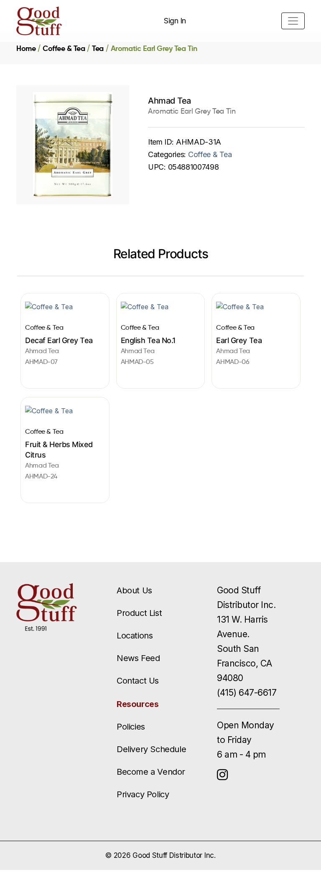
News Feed (138, 658)
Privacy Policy (143, 794)
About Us (134, 590)
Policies (131, 727)
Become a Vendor (151, 772)
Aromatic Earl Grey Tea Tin (154, 48)
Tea (98, 48)
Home (26, 48)
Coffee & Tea (64, 48)
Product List (139, 613)
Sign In (175, 20)
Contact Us (138, 681)
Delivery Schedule (151, 749)
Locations (135, 636)
